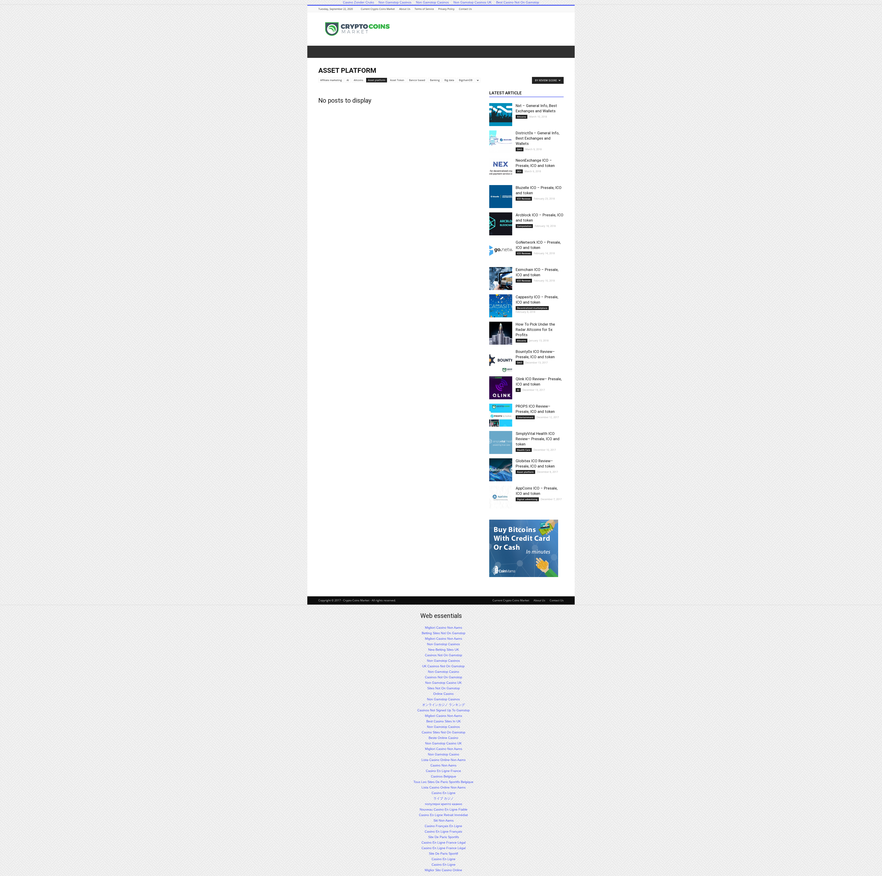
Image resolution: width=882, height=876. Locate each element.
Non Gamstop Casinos (443, 644)
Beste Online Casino (443, 738)
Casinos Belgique (443, 776)
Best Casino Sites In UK (443, 721)
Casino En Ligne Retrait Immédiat (443, 815)
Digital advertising (527, 499)
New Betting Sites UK (443, 649)
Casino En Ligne (443, 793)
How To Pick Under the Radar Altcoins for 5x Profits (535, 329)
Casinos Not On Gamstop (443, 655)
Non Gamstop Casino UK (443, 682)
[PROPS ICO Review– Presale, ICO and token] (500, 415)
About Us (404, 9)
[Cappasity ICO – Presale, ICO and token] (500, 305)
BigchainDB (465, 80)
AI (348, 80)
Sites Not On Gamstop (443, 688)
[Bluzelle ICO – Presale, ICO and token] (500, 196)
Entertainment (525, 417)
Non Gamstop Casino (443, 671)
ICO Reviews (524, 198)
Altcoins (358, 80)
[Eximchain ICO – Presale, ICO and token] (500, 278)
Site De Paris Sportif (443, 853)
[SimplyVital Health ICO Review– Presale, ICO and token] (500, 442)
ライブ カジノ (443, 798)
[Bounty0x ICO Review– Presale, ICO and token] (500, 360)
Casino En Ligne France (443, 771)
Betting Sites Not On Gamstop (443, 633)
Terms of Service (424, 9)
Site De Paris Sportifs (443, 837)
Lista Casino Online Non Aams (443, 760)
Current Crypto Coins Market (378, 9)
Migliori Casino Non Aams (443, 627)
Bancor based (417, 80)
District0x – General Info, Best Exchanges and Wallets (537, 138)
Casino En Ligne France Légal (443, 842)
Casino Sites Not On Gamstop (443, 732)
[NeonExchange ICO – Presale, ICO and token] (500, 169)
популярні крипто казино (443, 804)
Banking (435, 80)
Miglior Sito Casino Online (443, 870)
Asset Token (397, 80)
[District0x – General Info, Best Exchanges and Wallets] (500, 141)
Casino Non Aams (443, 765)
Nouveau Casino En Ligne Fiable (443, 809)
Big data (449, 80)
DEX (519, 171)
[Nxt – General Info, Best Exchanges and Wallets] (500, 114)
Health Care (523, 449)
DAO (519, 149)
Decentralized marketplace (532, 308)
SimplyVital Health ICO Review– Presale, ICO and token (538, 438)
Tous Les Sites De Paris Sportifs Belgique (443, 782)
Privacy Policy (446, 9)
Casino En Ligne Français (443, 831)
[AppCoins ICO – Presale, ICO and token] (500, 497)
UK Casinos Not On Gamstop (443, 666)
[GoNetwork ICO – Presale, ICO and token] (500, 251)
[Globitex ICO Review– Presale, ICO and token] (500, 469)
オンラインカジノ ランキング (443, 705)
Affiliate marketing (331, 80)
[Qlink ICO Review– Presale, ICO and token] (500, 387)
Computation (524, 226)
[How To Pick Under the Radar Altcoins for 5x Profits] (500, 333)
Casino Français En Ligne (443, 826)
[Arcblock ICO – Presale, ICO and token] (500, 223)
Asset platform (376, 80)
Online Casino (443, 694)
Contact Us (465, 9)
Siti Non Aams (443, 820)
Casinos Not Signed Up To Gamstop (443, 710)
